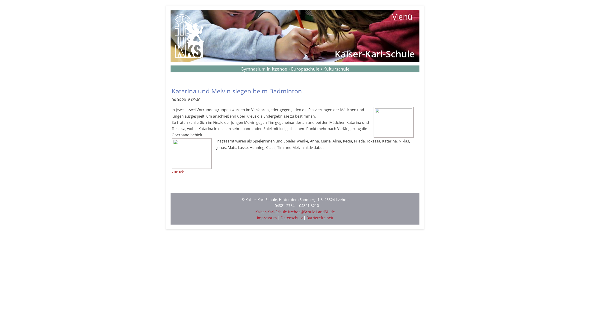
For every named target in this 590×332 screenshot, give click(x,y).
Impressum (267, 217)
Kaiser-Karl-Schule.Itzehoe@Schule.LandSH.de (295, 211)
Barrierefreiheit (320, 217)
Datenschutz (292, 217)
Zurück (178, 172)
